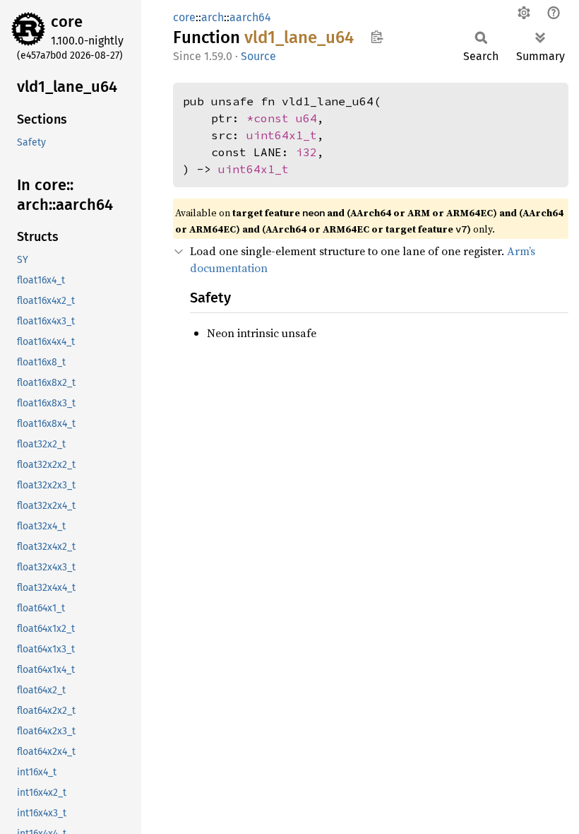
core (67, 21)
